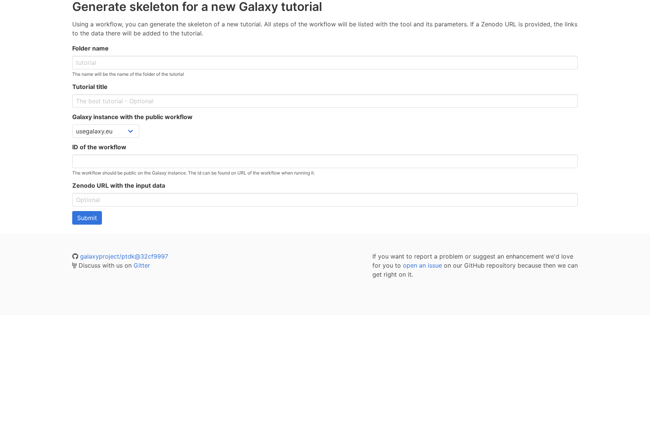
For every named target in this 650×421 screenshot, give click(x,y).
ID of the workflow (99, 147)
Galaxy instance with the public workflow (132, 117)
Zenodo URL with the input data (118, 185)
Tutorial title (90, 86)
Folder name (90, 48)
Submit (87, 218)
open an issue (422, 265)
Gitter (142, 265)
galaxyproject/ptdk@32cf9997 (124, 256)
